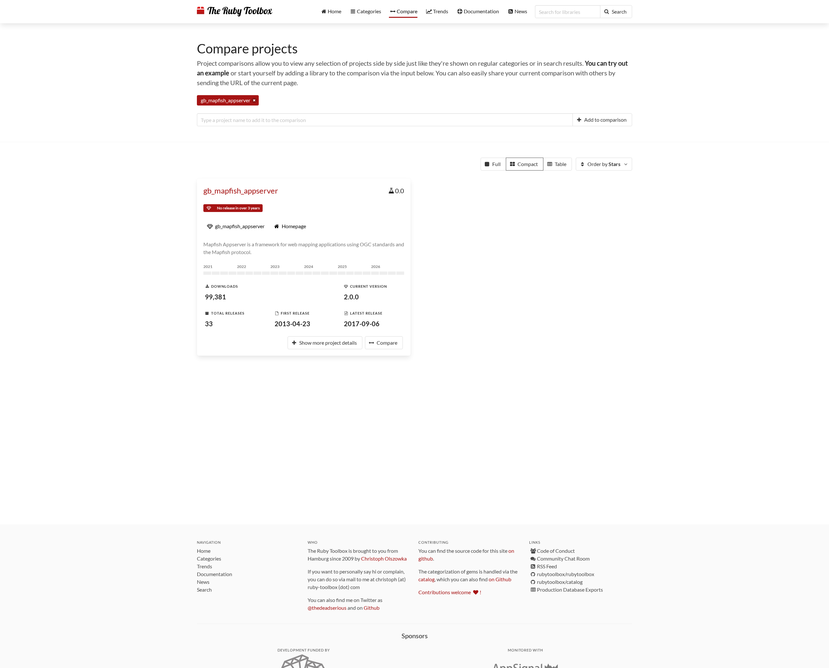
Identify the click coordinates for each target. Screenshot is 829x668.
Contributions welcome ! (449, 592)
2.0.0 (351, 297)
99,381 (215, 297)
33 (209, 324)
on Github (500, 579)
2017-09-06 (362, 324)
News (203, 582)
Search (204, 589)
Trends (204, 566)
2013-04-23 (292, 324)
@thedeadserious (327, 608)
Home (203, 551)
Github (372, 608)
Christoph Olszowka (384, 558)
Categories (209, 558)
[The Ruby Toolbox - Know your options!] (234, 11)
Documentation (214, 574)
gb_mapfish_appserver (240, 190)
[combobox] (385, 119)
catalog (426, 579)
